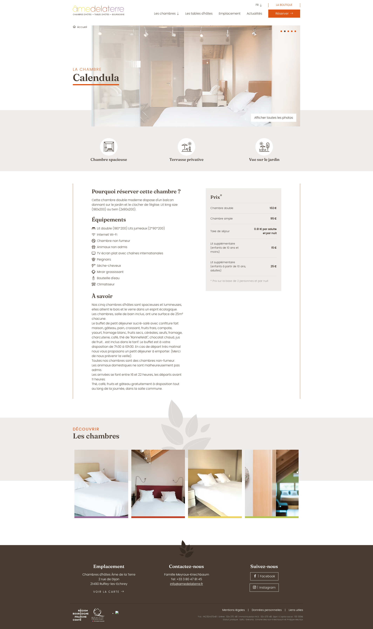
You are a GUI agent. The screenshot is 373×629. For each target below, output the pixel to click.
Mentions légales (233, 610)
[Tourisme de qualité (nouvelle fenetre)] (100, 615)
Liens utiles (296, 610)
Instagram (267, 587)
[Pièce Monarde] (158, 484)
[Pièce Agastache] (101, 484)
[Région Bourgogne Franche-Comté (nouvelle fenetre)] (82, 615)
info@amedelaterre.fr (186, 583)
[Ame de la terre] (98, 8)
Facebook (267, 576)
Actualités (254, 13)
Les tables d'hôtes (199, 13)
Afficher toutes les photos (273, 117)
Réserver (282, 13)
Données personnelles (267, 610)
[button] (259, 5)
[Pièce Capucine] (215, 484)
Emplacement (230, 13)
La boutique (284, 5)
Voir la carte (106, 592)
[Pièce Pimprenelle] (272, 484)
